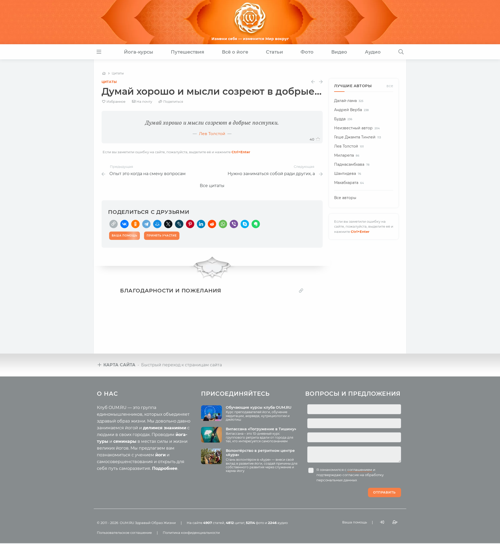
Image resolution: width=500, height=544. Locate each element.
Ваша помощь (354, 522)
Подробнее (164, 468)
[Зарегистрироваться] (395, 522)
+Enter (241, 152)
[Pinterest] (190, 224)
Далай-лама (348, 100)
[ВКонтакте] (124, 224)
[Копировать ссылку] (301, 290)
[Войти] (382, 522)
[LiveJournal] (179, 224)
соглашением (359, 470)
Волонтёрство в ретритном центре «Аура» (260, 452)
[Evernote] (256, 224)
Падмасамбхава (352, 164)
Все (389, 86)
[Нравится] (318, 139)
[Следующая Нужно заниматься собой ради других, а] (321, 81)
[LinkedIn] (201, 224)
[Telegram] (146, 224)
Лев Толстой (212, 133)
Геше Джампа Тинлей (357, 137)
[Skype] (245, 224)
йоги (160, 454)
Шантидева (347, 173)
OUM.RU (127, 523)
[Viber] (234, 224)
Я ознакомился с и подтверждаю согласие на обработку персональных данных (350, 475)
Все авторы (345, 197)
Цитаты (109, 82)
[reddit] (212, 224)
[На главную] (103, 73)
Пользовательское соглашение (124, 532)
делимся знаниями (164, 427)
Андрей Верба (351, 109)
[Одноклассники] (135, 224)
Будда (343, 119)
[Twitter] (168, 224)
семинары (124, 441)
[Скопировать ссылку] (113, 224)
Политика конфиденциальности (191, 532)
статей (213, 523)
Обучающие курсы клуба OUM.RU (258, 407)
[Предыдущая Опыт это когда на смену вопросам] (313, 81)
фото (255, 523)
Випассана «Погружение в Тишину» (261, 429)
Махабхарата (349, 182)
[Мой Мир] (157, 224)
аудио (278, 523)
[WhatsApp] (223, 224)
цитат (235, 523)
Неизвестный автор (357, 128)
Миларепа (346, 155)
